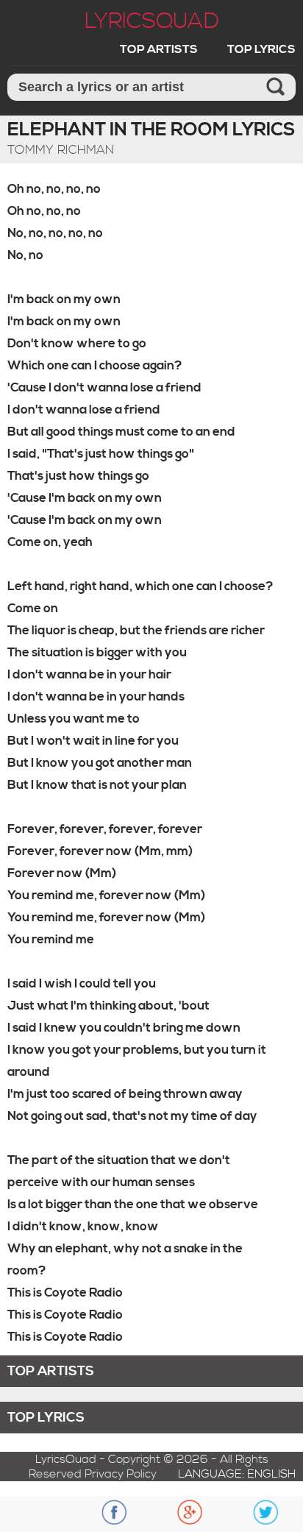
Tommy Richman (60, 150)
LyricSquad (152, 21)
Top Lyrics (261, 49)
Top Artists (159, 49)
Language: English (237, 1474)
